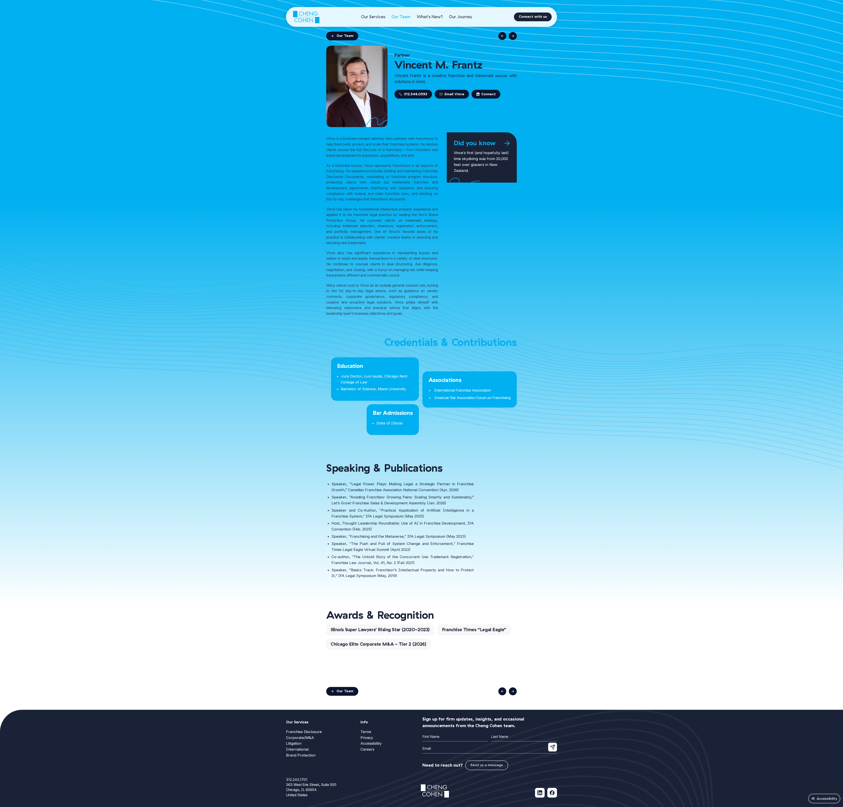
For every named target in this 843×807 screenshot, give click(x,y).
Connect (488, 94)
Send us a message (486, 765)
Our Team (401, 16)
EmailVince (453, 94)
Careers (367, 749)
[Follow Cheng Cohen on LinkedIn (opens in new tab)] (540, 793)
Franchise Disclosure (304, 732)
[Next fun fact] (507, 143)
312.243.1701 (296, 779)
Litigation (293, 743)
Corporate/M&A (300, 737)
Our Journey (460, 16)
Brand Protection (300, 755)
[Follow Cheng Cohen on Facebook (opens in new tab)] (552, 793)
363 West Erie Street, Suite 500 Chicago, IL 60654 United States (311, 789)
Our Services (373, 16)
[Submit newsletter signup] (552, 747)
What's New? (430, 16)
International (297, 749)
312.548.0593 (415, 94)
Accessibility (371, 743)
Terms (365, 732)
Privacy (366, 737)
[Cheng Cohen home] (306, 17)
